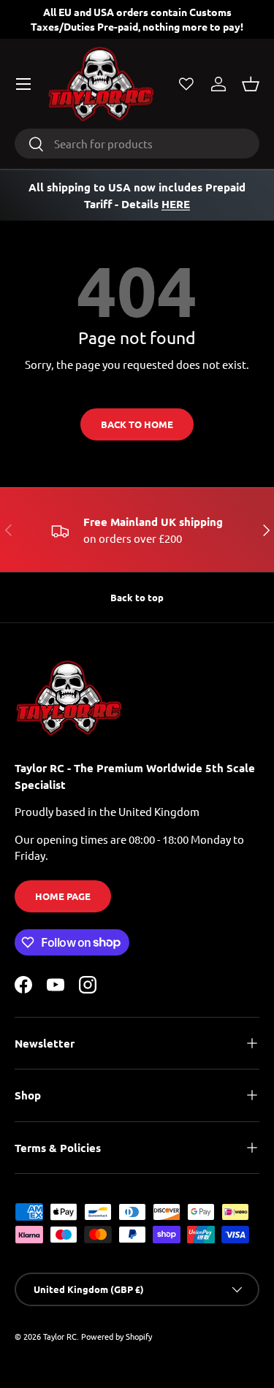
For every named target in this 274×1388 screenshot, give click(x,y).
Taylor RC (60, 1336)
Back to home (137, 424)
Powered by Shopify (116, 1336)
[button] (251, 84)
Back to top (137, 597)
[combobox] (137, 144)
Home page (63, 896)
